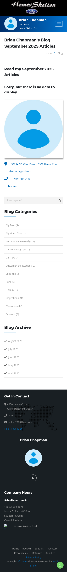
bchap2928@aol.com (19, 171)
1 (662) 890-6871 (13, 506)
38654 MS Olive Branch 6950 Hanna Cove (34, 164)
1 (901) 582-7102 (21, 179)
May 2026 (13, 365)
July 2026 (13, 349)
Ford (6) (10, 281)
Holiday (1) (12, 290)
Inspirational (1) (14, 298)
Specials (39, 548)
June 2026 (13, 357)
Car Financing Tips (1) (18, 249)
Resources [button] (20, 553)
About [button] (49, 553)
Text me (12, 186)
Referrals (37, 553)
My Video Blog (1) (16, 233)
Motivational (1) (14, 306)
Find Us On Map (13, 428)
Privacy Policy (33, 557)
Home (48, 53)
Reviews (26, 548)
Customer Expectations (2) (20, 265)
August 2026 (15, 341)
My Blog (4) (12, 225)
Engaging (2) (13, 273)
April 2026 (13, 373)
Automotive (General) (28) (20, 241)
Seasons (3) (12, 314)
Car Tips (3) (12, 257)
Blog (60, 53)
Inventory (52, 548)
